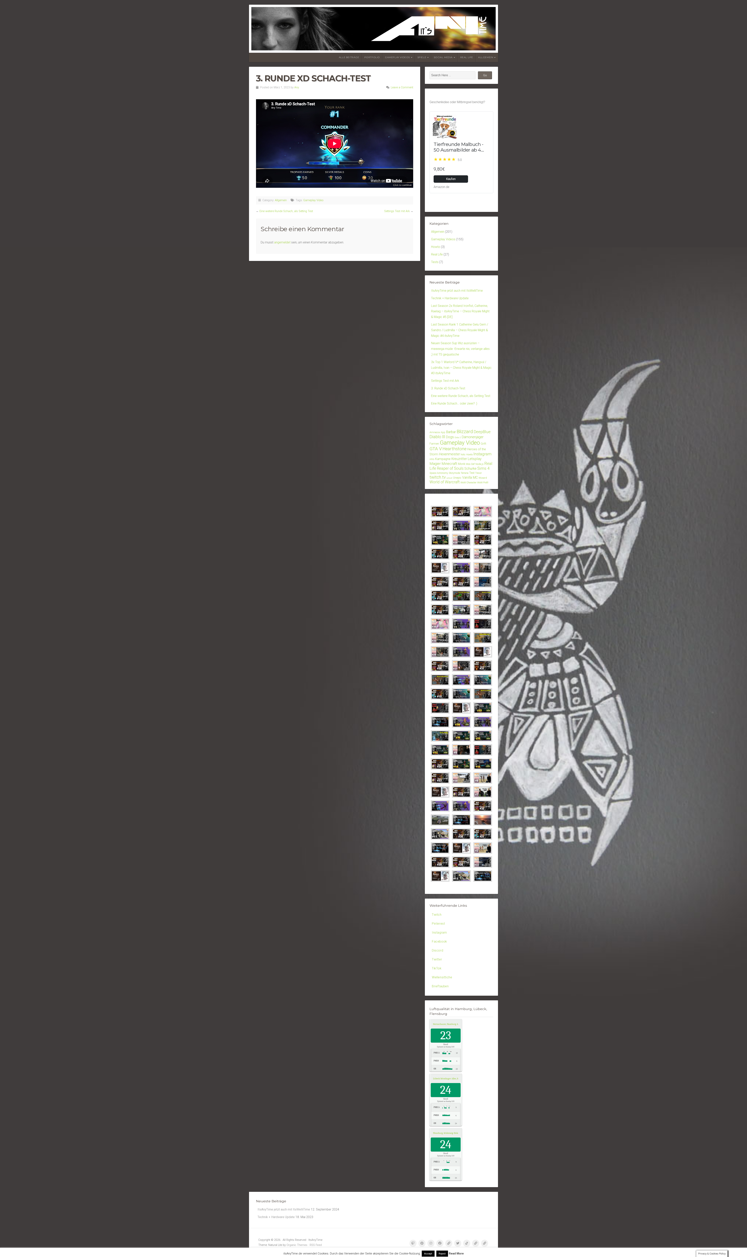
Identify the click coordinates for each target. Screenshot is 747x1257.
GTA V (436, 448)
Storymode (454, 472)
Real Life (466, 57)
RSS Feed (316, 1245)
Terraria (464, 472)
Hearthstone (454, 448)
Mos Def (470, 464)
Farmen (434, 443)
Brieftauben (440, 986)
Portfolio (372, 57)
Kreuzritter (459, 459)
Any (296, 87)
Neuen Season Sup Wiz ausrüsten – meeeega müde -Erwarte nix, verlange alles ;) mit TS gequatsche (460, 348)
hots (463, 454)
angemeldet (282, 242)
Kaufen (451, 179)
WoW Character (468, 482)
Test (471, 473)
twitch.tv (438, 477)
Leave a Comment (402, 87)
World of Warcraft (445, 482)
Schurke (470, 468)
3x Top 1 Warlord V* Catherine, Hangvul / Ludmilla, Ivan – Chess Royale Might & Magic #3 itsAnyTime (461, 367)
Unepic (457, 477)
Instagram (482, 454)
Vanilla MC (470, 477)
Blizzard (465, 431)
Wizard (483, 477)
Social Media (443, 57)
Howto (435, 247)
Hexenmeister (449, 454)
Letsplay (474, 458)
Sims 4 (483, 468)
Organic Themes (297, 1245)
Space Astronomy (439, 472)
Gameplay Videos (397, 57)
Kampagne (443, 459)
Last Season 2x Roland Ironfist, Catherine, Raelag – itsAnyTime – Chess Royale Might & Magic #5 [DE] (460, 311)
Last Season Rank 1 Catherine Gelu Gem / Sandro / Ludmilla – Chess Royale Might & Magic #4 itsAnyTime (459, 330)
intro (432, 459)
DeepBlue (482, 431)
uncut (449, 478)
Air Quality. (450, 1024)
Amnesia (435, 432)
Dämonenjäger (473, 437)
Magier (435, 463)
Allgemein (485, 57)
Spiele (421, 57)
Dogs (450, 437)
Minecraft (449, 463)
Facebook (439, 941)
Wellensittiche (442, 977)
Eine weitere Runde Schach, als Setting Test (286, 211)
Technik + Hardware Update (450, 298)
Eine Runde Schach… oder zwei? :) (454, 403)
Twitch (437, 914)
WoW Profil (482, 482)
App (443, 432)
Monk (461, 464)
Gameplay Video (313, 200)
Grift (483, 443)
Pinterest (438, 923)
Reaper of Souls (450, 468)
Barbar (451, 432)
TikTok (437, 968)
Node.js (479, 464)
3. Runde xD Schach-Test (448, 388)
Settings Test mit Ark (397, 211)
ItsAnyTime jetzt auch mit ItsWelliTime (457, 290)
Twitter (437, 959)
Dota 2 (458, 437)
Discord (437, 950)
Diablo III (437, 436)
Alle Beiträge (349, 57)
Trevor (478, 472)
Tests (434, 262)
